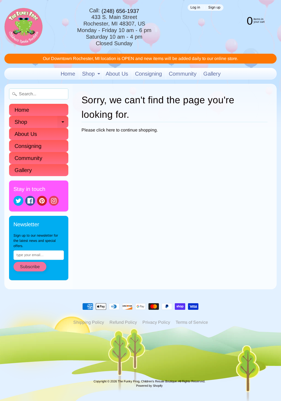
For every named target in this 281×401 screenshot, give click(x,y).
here (110, 130)
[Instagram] (54, 201)
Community (182, 74)
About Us (117, 74)
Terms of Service (192, 322)
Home (68, 74)
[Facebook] (30, 201)
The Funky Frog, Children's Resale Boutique (147, 381)
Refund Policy (123, 322)
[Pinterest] (42, 201)
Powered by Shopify (149, 385)
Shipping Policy (88, 322)
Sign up (214, 7)
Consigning (148, 74)
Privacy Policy (156, 322)
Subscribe (30, 266)
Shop (92, 75)
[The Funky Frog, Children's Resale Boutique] (23, 27)
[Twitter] (18, 201)
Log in (195, 7)
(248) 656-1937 (120, 11)
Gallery (212, 74)
